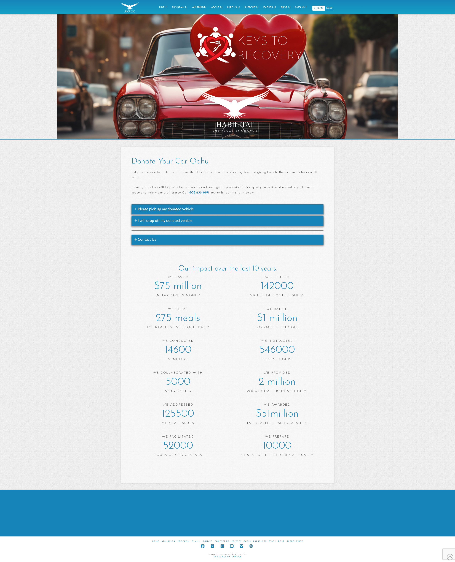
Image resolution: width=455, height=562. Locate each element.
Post (281, 541)
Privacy (237, 541)
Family (196, 541)
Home (155, 541)
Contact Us (222, 541)
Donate (207, 541)
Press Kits (260, 541)
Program (183, 541)
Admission (168, 541)
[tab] (227, 209)
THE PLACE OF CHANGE (228, 557)
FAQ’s (247, 541)
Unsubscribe (295, 541)
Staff (272, 541)
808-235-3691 (199, 192)
